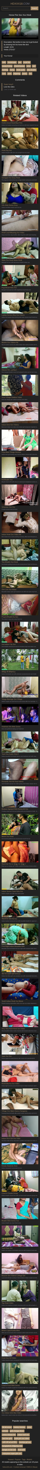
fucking (5, 70)
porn (9, 73)
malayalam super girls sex (11, 1453)
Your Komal (8, 56)
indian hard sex (23, 1435)
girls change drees (17, 1431)
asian (29, 1427)
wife (3, 62)
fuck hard (21, 1450)
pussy (24, 73)
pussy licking (7, 66)
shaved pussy (19, 66)
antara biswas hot (8, 1435)
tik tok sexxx (6, 1427)
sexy (28, 66)
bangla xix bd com (9, 1450)
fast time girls (7, 1438)
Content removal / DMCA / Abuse (25, 1467)
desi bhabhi (31, 70)
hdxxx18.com (7, 1467)
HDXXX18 (20, 3)
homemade (12, 62)
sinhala (5, 1431)
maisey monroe (19, 1427)
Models (29, 1459)
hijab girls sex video (21, 1438)
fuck (3, 73)
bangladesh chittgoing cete (12, 1446)
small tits (27, 62)
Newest (11, 1459)
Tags (23, 1459)
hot (30, 73)
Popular (18, 1459)
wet (34, 66)
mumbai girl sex (25, 1442)
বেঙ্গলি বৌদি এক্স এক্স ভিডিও (9, 1442)
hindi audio (21, 70)
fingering (17, 73)
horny (12, 70)
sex (20, 62)
